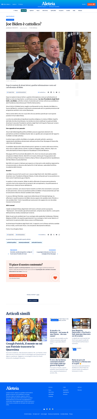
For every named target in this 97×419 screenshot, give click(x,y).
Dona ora (90, 4)
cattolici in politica (11, 242)
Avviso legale (44, 414)
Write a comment (33, 300)
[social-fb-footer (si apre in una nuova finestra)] (47, 409)
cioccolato (54, 349)
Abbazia (80, 10)
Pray (23, 10)
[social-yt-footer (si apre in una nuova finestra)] (44, 409)
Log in (37, 294)
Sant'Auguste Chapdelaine (54, 6)
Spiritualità (53, 10)
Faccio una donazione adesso (17, 275)
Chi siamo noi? (36, 414)
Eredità (68, 10)
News (38, 10)
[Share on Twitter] (53, 92)
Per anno (80, 390)
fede (75, 349)
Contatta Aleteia (64, 414)
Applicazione (66, 392)
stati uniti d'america (37, 242)
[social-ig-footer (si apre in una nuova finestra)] (53, 409)
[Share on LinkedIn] (51, 92)
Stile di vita (45, 10)
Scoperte (61, 10)
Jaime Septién (23, 28)
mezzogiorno (77, 320)
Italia (74, 10)
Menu (16, 10)
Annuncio (65, 394)
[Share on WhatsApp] (59, 92)
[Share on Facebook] (48, 92)
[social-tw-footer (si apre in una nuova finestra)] (50, 409)
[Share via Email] (56, 92)
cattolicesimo (55, 320)
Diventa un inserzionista (53, 414)
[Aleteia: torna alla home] (48, 3)
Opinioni (32, 10)
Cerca (21, 4)
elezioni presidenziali (24, 242)
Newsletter (65, 390)
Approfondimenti (10, 16)
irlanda (9, 320)
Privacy (71, 414)
